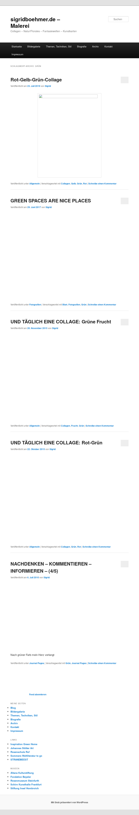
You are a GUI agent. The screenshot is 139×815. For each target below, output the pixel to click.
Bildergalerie (33, 46)
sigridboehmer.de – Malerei (35, 22)
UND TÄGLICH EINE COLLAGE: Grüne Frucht (60, 321)
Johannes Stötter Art (21, 748)
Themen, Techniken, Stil (58, 46)
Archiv (95, 46)
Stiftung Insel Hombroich (24, 788)
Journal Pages (36, 663)
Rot (85, 183)
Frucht (74, 425)
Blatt (64, 304)
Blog (13, 707)
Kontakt (108, 46)
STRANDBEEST (19, 759)
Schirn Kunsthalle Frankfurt (25, 784)
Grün (79, 183)
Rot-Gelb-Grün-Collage (36, 79)
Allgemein (34, 183)
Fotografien (35, 304)
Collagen (65, 183)
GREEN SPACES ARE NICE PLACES (50, 200)
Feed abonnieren (37, 694)
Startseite (17, 46)
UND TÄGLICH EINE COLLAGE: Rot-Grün (56, 442)
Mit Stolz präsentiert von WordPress (69, 802)
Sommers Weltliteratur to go (26, 755)
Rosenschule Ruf (20, 752)
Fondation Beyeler (20, 776)
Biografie (81, 46)
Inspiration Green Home (23, 744)
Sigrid (48, 86)
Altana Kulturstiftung (22, 772)
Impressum (17, 54)
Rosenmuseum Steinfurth (24, 780)
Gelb (73, 183)
